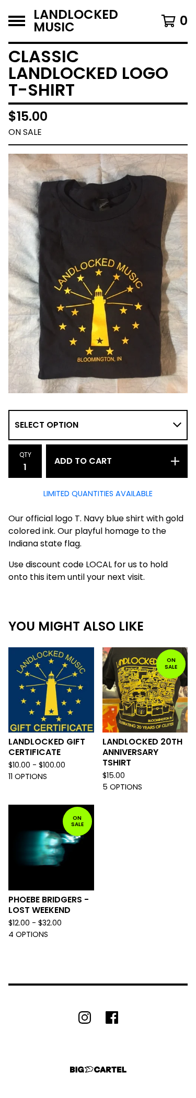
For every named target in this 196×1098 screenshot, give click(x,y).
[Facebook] (112, 1017)
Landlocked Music (75, 20)
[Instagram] (85, 1017)
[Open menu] (16, 21)
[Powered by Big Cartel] (98, 1069)
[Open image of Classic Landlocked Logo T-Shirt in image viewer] (98, 273)
